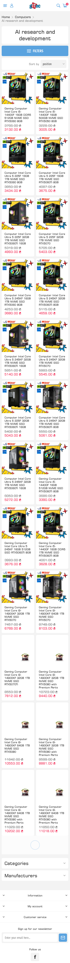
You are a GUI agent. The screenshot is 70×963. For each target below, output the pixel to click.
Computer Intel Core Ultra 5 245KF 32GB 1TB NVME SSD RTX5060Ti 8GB (52, 300)
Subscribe (63, 938)
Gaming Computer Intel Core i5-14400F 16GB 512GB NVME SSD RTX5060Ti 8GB (51, 485)
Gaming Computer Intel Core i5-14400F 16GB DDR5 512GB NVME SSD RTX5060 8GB (17, 115)
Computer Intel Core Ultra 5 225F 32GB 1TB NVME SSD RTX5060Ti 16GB (17, 238)
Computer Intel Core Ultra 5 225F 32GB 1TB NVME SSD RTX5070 (52, 238)
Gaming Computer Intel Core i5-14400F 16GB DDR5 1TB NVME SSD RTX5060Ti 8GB (52, 549)
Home (6, 17)
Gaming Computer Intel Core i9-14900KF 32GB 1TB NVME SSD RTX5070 (17, 613)
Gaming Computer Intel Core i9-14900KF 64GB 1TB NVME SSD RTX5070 (51, 613)
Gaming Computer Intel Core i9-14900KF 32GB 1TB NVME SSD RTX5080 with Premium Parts (51, 679)
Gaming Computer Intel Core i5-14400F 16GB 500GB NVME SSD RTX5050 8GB (51, 115)
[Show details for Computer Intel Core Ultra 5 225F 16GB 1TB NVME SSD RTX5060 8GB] (18, 152)
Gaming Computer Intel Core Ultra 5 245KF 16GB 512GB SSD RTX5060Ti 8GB (17, 547)
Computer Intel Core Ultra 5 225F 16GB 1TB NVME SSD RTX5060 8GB (17, 177)
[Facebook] (35, 957)
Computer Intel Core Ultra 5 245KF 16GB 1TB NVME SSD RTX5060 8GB (17, 300)
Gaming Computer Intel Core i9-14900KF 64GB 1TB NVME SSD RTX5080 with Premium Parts (17, 814)
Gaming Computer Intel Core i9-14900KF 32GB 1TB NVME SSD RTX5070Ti (17, 678)
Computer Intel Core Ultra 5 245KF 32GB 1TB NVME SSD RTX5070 (52, 361)
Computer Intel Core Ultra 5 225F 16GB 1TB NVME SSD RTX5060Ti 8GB (52, 177)
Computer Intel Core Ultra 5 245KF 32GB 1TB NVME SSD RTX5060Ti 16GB (17, 361)
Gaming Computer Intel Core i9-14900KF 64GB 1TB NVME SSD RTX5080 (17, 745)
